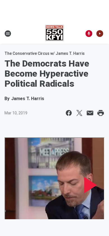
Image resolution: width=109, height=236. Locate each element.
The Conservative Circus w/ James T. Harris (44, 53)
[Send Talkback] (89, 33)
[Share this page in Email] (90, 113)
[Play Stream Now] (99, 33)
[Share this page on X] (79, 113)
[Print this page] (101, 113)
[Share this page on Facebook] (69, 113)
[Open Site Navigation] (7, 33)
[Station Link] (54, 34)
